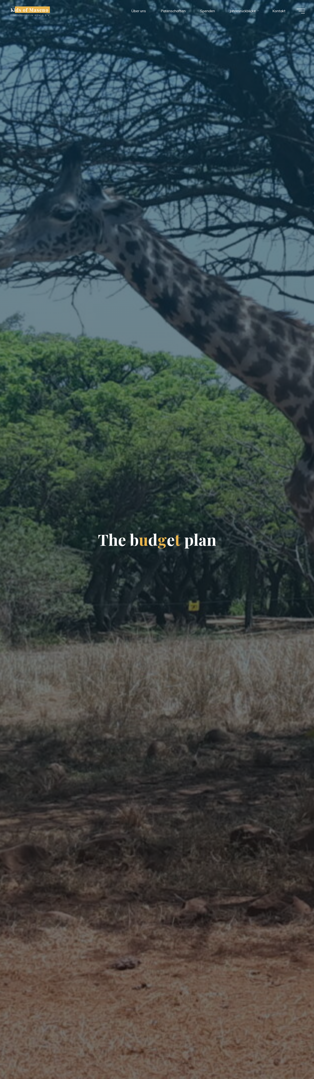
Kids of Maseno (30, 9)
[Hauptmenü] (301, 11)
